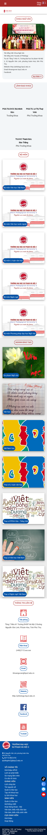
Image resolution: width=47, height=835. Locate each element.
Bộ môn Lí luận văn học (13, 260)
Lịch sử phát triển (12, 773)
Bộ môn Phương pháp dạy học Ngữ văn (19, 333)
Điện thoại (23, 646)
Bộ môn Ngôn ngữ (11, 297)
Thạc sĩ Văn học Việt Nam (14, 558)
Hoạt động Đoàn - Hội (13, 807)
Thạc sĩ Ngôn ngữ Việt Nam (15, 594)
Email (23, 668)
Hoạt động (9, 821)
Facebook (23, 714)
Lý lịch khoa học (11, 795)
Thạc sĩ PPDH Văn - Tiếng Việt (16, 521)
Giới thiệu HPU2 (11, 770)
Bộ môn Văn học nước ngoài (15, 224)
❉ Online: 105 (7, 829)
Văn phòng (24, 620)
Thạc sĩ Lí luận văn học (13, 485)
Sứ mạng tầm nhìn (12, 776)
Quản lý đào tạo (11, 790)
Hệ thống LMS (10, 804)
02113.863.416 (10, 758)
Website (23, 691)
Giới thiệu (8, 818)
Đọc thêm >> (37, 76)
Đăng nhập (39, 4)
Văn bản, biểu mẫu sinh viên (16, 812)
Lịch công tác (10, 784)
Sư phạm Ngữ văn (11, 375)
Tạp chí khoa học (11, 793)
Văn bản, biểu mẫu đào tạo (15, 810)
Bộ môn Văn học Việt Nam (14, 188)
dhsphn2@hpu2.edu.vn (13, 761)
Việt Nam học (9, 448)
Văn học (7, 412)
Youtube (23, 734)
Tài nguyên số (10, 787)
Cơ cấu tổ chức (11, 778)
